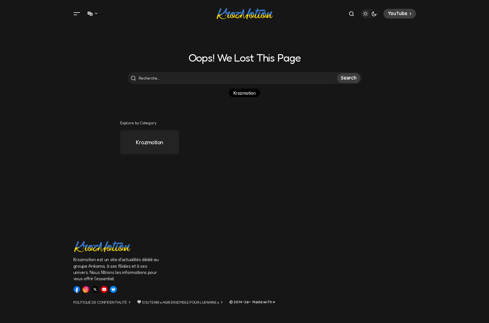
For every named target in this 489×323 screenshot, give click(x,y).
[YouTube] (104, 289)
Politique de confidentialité (100, 302)
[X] (95, 289)
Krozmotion (244, 93)
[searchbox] (233, 78)
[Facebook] (76, 289)
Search (348, 78)
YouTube (397, 13)
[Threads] (85, 289)
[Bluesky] (113, 289)
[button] (77, 14)
